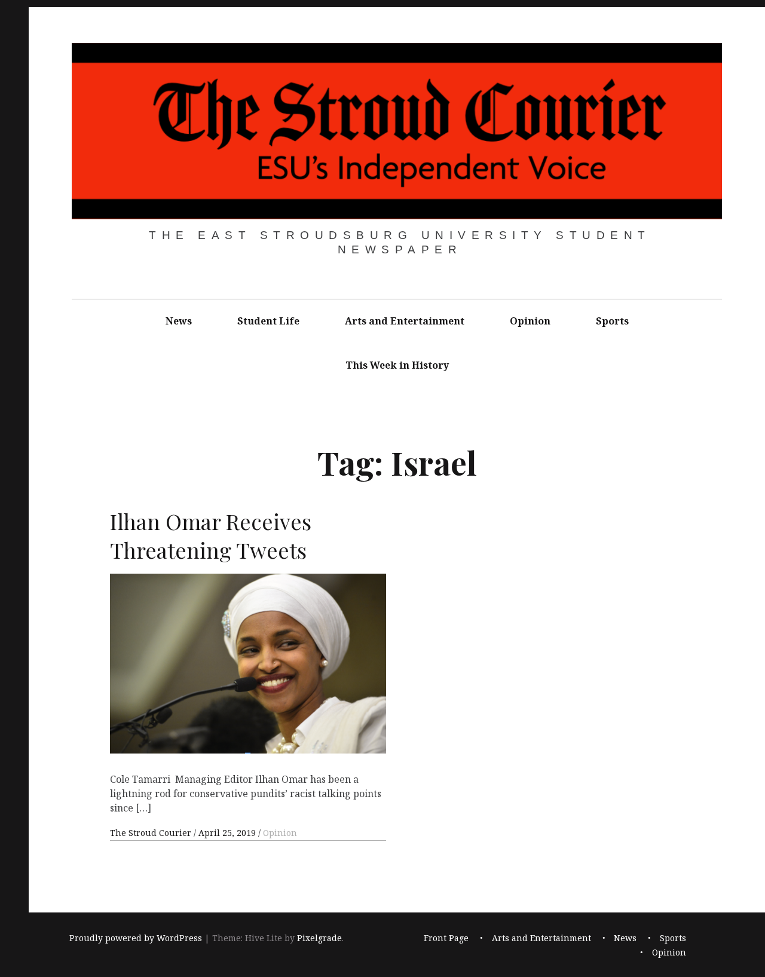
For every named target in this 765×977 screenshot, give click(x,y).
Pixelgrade (319, 938)
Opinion (530, 320)
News (179, 320)
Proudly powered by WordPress (135, 938)
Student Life (268, 320)
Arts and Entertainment (404, 320)
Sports (612, 320)
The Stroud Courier (152, 832)
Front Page (446, 938)
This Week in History (397, 365)
